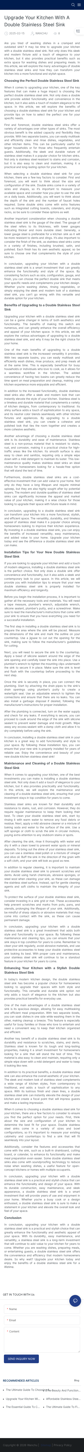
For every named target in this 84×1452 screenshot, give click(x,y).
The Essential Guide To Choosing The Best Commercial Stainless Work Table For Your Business (23, 1406)
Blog (76, 1380)
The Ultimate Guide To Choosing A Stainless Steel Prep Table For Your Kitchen (30, 1389)
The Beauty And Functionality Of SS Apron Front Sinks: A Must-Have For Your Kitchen (63, 1390)
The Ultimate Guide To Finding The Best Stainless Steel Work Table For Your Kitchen (63, 1406)
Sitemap (46, 1445)
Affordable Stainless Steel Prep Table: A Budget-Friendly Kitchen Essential (63, 1398)
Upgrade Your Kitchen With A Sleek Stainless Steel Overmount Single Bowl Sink (23, 1398)
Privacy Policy (63, 1445)
